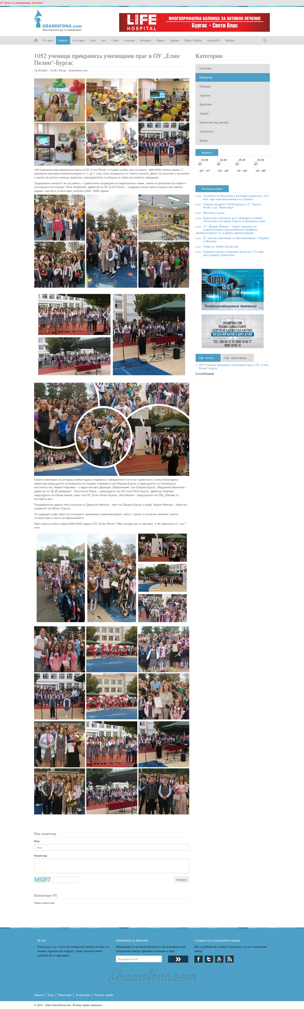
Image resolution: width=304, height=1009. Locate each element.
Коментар (40, 855)
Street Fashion (193, 40)
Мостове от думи (213, 213)
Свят (93, 40)
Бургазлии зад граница (214, 122)
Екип (51, 995)
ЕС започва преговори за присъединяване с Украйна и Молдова (236, 239)
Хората (204, 113)
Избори (229, 40)
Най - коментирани (235, 358)
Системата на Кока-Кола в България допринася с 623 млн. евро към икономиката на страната (236, 197)
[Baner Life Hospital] (194, 22)
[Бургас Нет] (233, 291)
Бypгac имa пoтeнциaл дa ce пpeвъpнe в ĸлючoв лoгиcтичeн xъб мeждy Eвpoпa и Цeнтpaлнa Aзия (234, 219)
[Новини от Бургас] (61, 20)
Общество (206, 77)
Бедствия (206, 104)
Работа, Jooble (104, 995)
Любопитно (206, 131)
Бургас (63, 40)
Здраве (174, 40)
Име (36, 841)
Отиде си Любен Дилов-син (220, 246)
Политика (205, 68)
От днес (48, 40)
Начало (38, 995)
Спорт (115, 40)
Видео (160, 40)
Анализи (129, 40)
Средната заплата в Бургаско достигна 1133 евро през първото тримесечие (233, 253)
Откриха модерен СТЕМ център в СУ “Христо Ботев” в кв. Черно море (232, 205)
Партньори (64, 995)
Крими (203, 140)
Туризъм (205, 95)
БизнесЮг (213, 40)
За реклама (83, 995)
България (79, 40)
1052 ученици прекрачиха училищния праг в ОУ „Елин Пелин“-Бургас (233, 366)
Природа (205, 86)
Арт (104, 40)
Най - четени (206, 358)
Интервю (145, 40)
